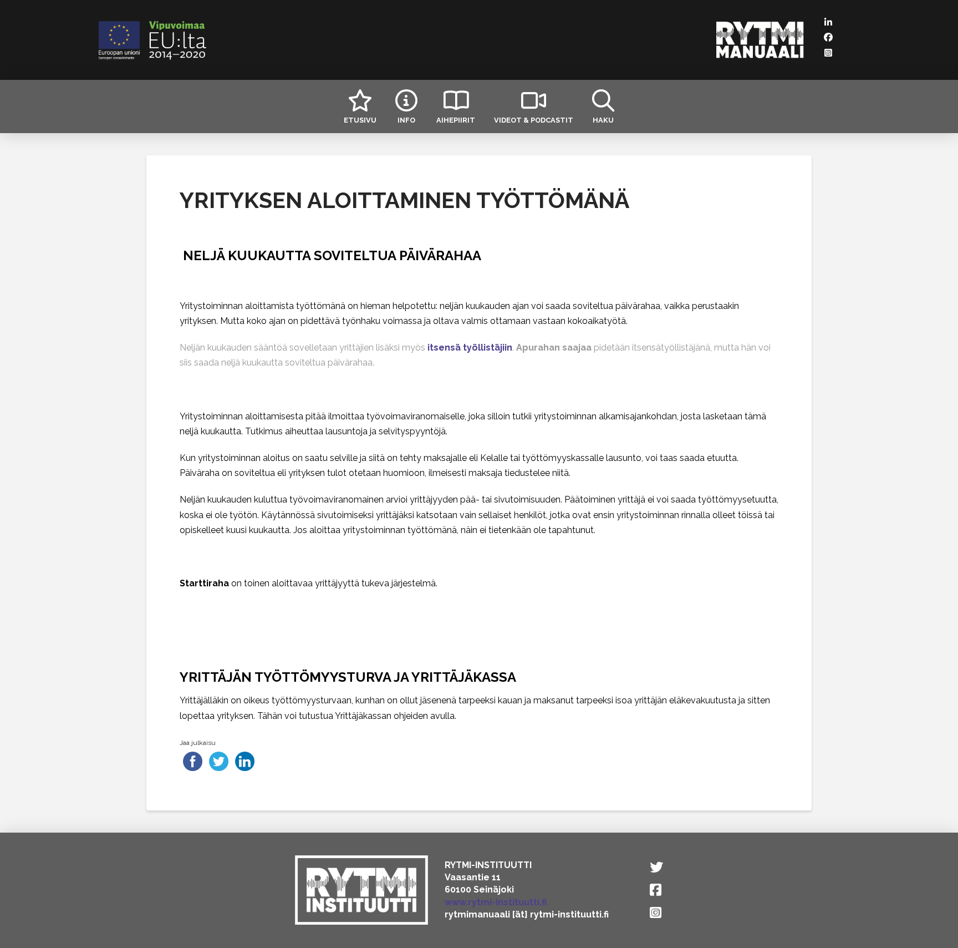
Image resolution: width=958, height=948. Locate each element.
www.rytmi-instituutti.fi (496, 902)
